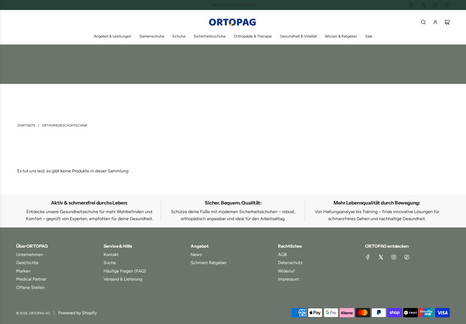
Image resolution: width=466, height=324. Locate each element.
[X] (423, 5)
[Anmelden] (435, 22)
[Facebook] (411, 5)
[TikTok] (447, 5)
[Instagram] (435, 5)
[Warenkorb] (447, 22)
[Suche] (423, 22)
